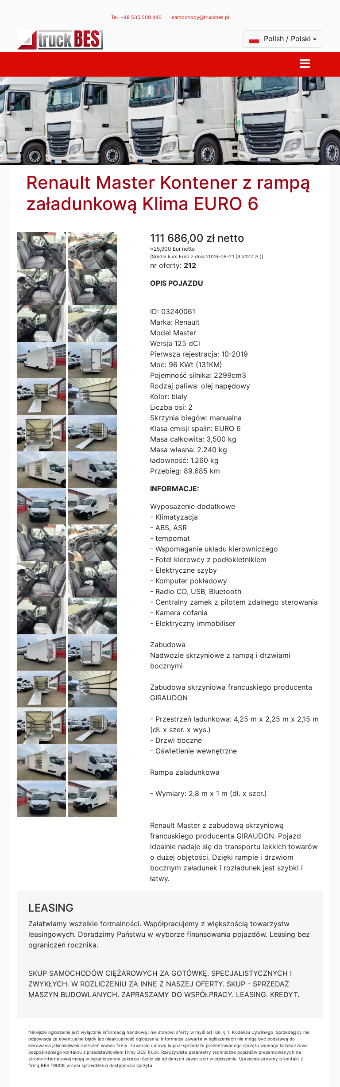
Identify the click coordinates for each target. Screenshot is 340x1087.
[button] (282, 39)
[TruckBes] (60, 40)
